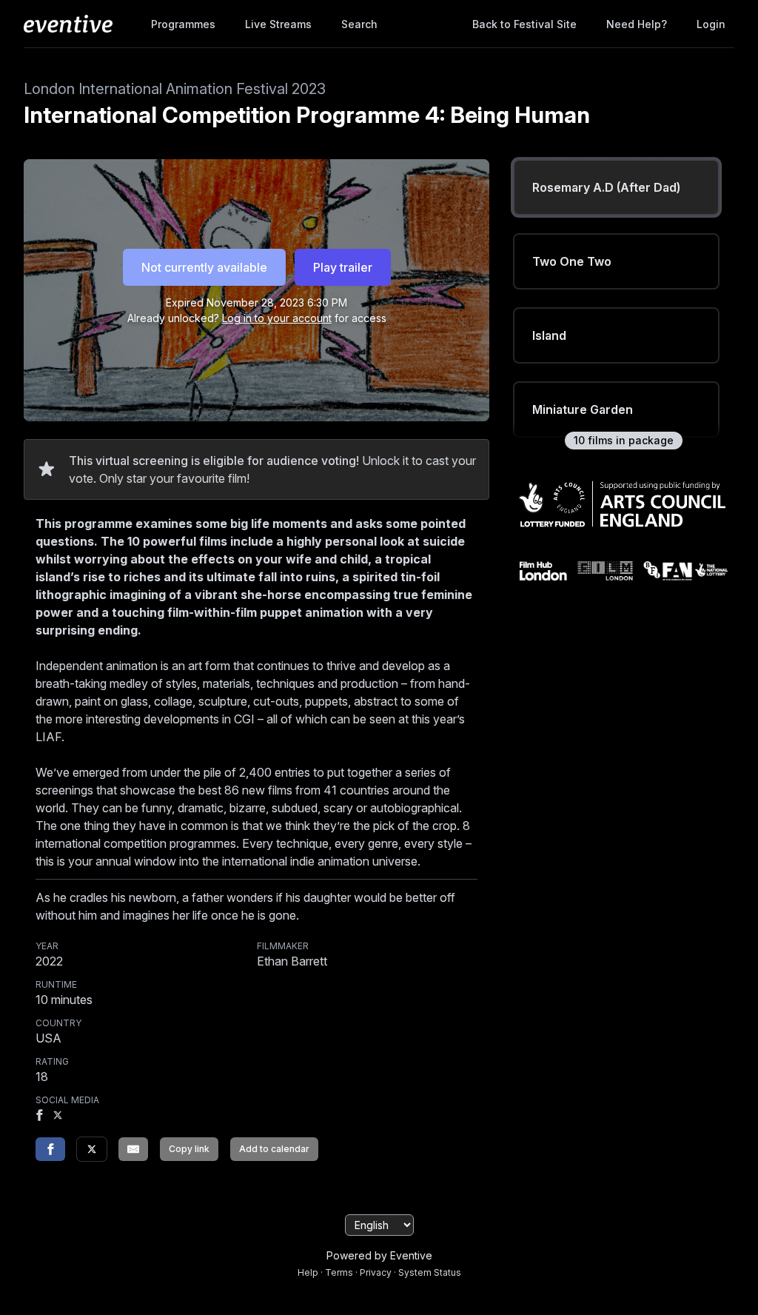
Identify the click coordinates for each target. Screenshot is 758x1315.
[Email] (133, 1149)
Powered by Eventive (379, 1255)
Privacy (376, 1272)
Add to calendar (274, 1148)
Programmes (183, 24)
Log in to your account (277, 318)
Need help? (636, 24)
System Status (429, 1272)
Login (711, 24)
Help (308, 1272)
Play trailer (342, 267)
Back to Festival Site (524, 24)
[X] (58, 1116)
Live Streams (278, 24)
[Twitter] (92, 1149)
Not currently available (204, 267)
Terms (339, 1272)
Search (359, 24)
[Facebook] (39, 1116)
